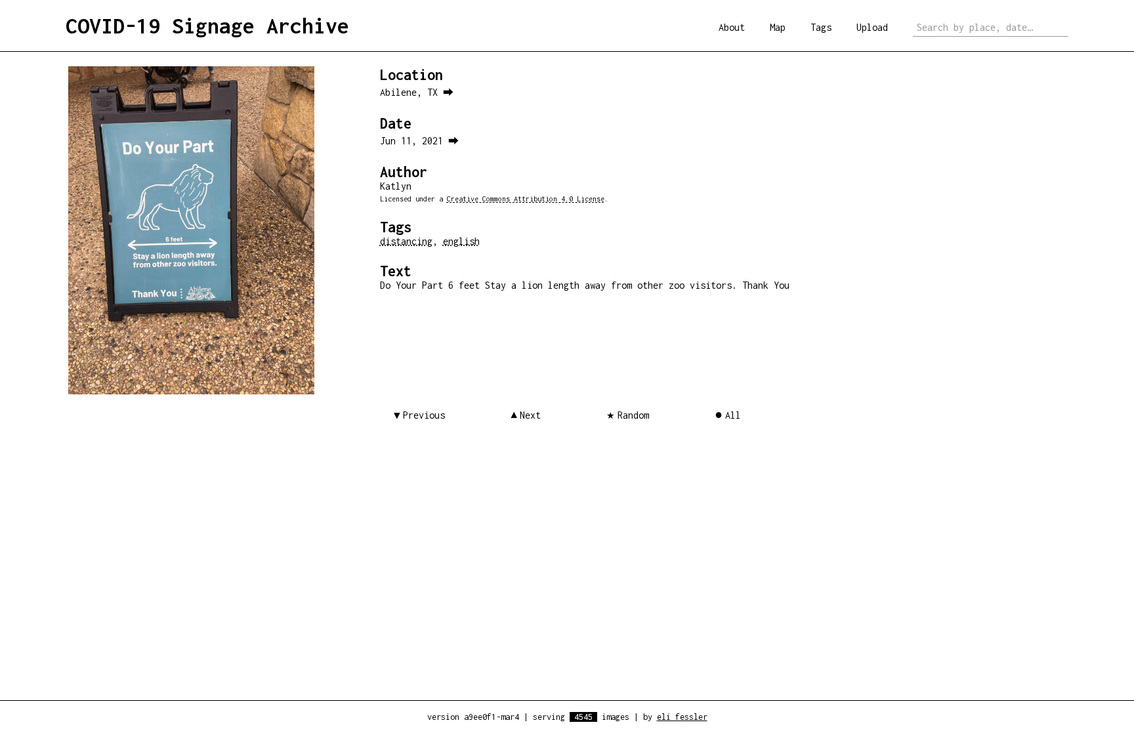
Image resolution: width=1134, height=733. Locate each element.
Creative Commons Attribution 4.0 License (525, 199)
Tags (820, 27)
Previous (424, 415)
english (461, 241)
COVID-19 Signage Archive (207, 25)
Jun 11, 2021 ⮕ (419, 140)
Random (633, 415)
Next (530, 415)
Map (778, 27)
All (733, 415)
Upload (872, 27)
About (732, 27)
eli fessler (682, 717)
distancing (406, 241)
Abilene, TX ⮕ (416, 92)
